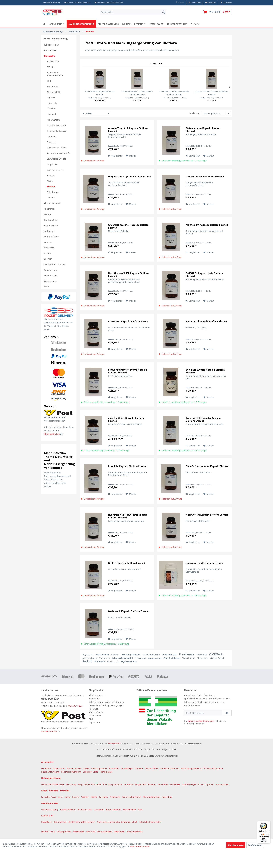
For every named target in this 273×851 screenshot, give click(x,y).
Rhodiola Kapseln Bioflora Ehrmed (127, 466)
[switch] (263, 840)
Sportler (48, 258)
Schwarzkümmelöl (123, 658)
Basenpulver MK (155, 658)
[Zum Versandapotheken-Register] (159, 711)
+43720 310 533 (75, 705)
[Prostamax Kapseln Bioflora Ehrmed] (93, 334)
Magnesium (203, 658)
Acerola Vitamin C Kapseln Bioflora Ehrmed (211, 93)
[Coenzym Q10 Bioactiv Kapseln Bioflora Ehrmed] (174, 79)
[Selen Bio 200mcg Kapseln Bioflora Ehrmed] (171, 382)
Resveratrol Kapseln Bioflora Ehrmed (207, 321)
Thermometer (130, 809)
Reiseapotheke (64, 831)
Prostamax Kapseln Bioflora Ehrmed (128, 321)
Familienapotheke (134, 831)
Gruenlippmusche (151, 654)
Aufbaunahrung (51, 236)
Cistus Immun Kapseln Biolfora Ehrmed (203, 129)
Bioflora (51, 186)
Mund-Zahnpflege (152, 797)
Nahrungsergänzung (56, 38)
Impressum (94, 722)
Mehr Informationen (139, 846)
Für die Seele (50, 50)
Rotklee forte (140, 658)
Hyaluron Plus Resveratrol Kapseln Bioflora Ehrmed (128, 516)
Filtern (88, 113)
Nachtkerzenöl (113, 662)
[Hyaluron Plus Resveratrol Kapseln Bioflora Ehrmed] (93, 527)
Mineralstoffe (53, 119)
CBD (49, 81)
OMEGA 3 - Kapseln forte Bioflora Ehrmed (204, 274)
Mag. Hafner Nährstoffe (89, 784)
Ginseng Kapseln (131, 654)
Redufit (87, 661)
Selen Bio (100, 661)
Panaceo (51, 142)
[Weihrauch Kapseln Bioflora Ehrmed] (93, 623)
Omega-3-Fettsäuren (57, 131)
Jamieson (51, 97)
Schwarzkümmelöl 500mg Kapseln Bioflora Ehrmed (137, 93)
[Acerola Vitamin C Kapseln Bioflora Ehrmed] (211, 79)
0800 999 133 (49, 699)
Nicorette (91, 831)
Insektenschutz (85, 809)
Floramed (51, 114)
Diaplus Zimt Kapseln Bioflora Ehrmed (129, 176)
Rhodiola (115, 654)
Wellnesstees (50, 281)
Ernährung (49, 247)
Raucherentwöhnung (71, 771)
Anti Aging (49, 231)
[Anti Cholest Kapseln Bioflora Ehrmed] (171, 527)
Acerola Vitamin (90, 658)
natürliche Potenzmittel (150, 822)
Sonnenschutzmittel (132, 797)
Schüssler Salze (90, 771)
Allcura (50, 181)
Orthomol (51, 136)
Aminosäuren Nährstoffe (59, 153)
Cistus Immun (189, 658)
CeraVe (94, 797)
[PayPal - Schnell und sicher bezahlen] (59, 297)
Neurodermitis (48, 831)
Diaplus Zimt (88, 655)
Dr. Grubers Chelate (56, 158)
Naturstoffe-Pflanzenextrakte (55, 74)
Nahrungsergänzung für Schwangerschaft (117, 822)
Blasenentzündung (50, 771)
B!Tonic (50, 67)
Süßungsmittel (51, 270)
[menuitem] (179, 2)
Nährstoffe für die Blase (52, 784)
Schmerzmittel (74, 768)
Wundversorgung (49, 809)
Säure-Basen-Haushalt (54, 264)
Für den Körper (51, 44)
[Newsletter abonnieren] (227, 713)
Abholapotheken (52, 434)
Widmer (85, 797)
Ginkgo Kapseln (217, 658)
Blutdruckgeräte (114, 809)
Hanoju (50, 175)
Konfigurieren (254, 845)
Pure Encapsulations (56, 147)
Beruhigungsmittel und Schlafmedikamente (202, 768)
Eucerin (76, 797)
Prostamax (187, 654)
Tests (140, 809)
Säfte (46, 286)
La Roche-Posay (48, 797)
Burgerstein (52, 164)
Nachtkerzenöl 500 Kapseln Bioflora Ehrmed (128, 274)
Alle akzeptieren (236, 845)
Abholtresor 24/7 (97, 695)
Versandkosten (114, 743)
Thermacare (79, 831)
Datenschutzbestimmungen (201, 721)
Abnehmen (49, 208)
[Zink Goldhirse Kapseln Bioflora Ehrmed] (99, 79)
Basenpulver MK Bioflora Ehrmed (204, 563)
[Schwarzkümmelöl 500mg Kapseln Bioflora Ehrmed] (137, 79)
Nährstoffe (49, 56)
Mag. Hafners (53, 86)
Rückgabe (93, 708)
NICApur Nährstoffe (56, 125)
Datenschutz (95, 715)
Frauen (47, 253)
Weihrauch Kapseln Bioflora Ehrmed (128, 611)
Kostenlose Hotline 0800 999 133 (110, 2)
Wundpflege (127, 768)
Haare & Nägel (51, 225)
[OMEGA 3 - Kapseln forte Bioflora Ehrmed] (171, 285)
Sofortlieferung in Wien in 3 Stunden (106, 702)
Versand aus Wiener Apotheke (78, 2)
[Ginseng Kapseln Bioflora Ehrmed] (171, 189)
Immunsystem (51, 275)
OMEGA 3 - (216, 654)
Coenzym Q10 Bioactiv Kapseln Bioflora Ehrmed (174, 93)
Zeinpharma (53, 192)
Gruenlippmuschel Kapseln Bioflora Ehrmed (128, 226)
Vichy (60, 797)
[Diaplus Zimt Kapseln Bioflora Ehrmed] (93, 189)
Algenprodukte (54, 92)
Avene (68, 797)
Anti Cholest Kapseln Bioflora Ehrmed (207, 514)
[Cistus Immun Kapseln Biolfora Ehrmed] (171, 140)
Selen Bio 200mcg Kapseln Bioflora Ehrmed (205, 371)
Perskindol (119, 831)
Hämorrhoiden (152, 768)
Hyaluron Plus (129, 661)
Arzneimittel (47, 762)
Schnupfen (114, 768)
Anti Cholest (102, 654)
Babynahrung (60, 822)
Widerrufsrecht (96, 712)
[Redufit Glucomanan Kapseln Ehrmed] (171, 478)
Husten (86, 768)
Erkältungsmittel (99, 768)
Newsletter (94, 698)
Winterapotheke (104, 831)
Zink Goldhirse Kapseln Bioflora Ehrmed (100, 93)
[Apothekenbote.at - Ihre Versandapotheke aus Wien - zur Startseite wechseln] (53, 12)
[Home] (44, 24)
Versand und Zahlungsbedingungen (106, 705)
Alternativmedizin (52, 203)
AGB (91, 719)
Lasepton (103, 797)
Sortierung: (194, 113)
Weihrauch (104, 658)
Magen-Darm (59, 768)
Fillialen (181, 2)
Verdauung (71, 784)
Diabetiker (175, 784)
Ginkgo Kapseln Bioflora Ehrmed (126, 563)
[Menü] (268, 822)
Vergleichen (116, 155)
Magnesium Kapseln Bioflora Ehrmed (207, 224)
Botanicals (52, 103)
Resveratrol (202, 654)
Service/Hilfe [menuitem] (195, 2)
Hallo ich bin (53, 61)
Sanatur (50, 197)
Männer (48, 214)
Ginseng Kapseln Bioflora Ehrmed (205, 176)
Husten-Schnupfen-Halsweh (82, 822)
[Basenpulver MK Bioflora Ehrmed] (171, 575)
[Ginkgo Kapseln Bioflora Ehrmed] (93, 575)
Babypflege (46, 822)
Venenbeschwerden (169, 768)
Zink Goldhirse (171, 658)
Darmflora (46, 768)
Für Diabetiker (51, 220)
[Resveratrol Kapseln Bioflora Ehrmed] (171, 334)
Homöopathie (106, 771)
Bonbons (48, 242)
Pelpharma (115, 797)
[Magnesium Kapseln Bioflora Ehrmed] (171, 237)
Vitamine (51, 108)
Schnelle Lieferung (52, 2)
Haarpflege (167, 797)
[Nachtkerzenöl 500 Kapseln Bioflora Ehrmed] (93, 285)
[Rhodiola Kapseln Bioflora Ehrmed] (93, 478)
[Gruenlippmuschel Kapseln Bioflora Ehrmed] (93, 237)
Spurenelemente (55, 170)
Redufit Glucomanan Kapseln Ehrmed (207, 466)
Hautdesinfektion (68, 809)
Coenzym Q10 (170, 654)
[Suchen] (163, 12)
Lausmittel (99, 809)
